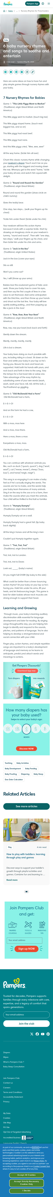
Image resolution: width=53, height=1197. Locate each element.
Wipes (5, 1057)
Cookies (6, 1118)
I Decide (26, 1191)
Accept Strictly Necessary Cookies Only (26, 1183)
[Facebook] (5, 72)
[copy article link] (32, 72)
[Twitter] (11, 72)
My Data (6, 1113)
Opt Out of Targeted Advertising (17, 1132)
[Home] (8, 3)
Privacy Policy (39, 1161)
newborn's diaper (16, 163)
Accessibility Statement (13, 1097)
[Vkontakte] (16, 72)
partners (35, 1148)
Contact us (8, 1083)
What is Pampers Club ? (13, 1062)
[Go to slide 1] (26, 891)
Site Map (7, 1123)
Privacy (6, 1102)
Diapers (6, 1053)
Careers (6, 1088)
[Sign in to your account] (43, 4)
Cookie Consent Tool (41, 1166)
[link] (26, 680)
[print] (27, 72)
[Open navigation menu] (49, 4)
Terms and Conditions (12, 1092)
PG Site (6, 1127)
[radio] (8, 731)
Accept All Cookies (26, 1175)
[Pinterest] (22, 72)
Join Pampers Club (11, 1078)
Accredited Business (12, 1138)
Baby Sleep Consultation (13, 1067)
